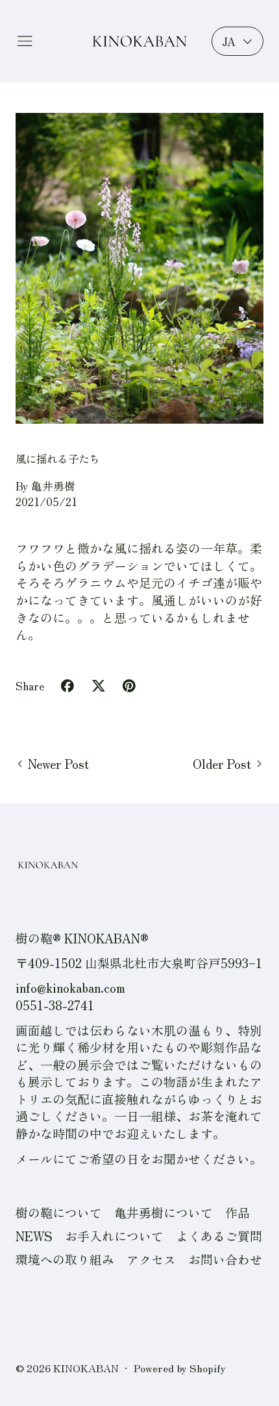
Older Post (222, 763)
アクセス (151, 1259)
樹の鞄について (59, 1212)
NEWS (34, 1235)
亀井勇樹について (163, 1212)
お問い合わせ (225, 1259)
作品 (237, 1212)
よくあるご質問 (219, 1235)
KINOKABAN (86, 1368)
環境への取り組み (65, 1259)
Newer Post (58, 763)
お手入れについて (114, 1235)
